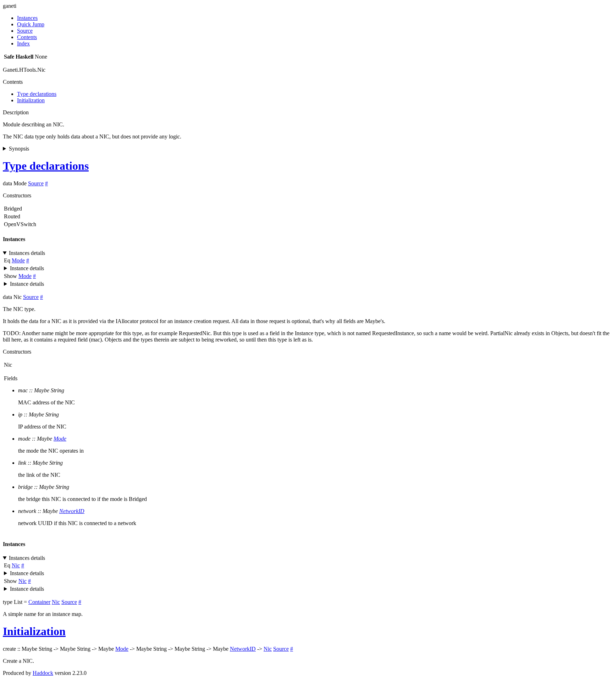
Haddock (43, 673)
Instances (27, 18)
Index (23, 43)
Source (25, 31)
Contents (27, 37)
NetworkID (71, 511)
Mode (18, 260)
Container (39, 602)
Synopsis (19, 149)
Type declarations (36, 94)
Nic (16, 565)
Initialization (31, 100)
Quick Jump (30, 24)
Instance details (27, 268)
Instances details (27, 253)
